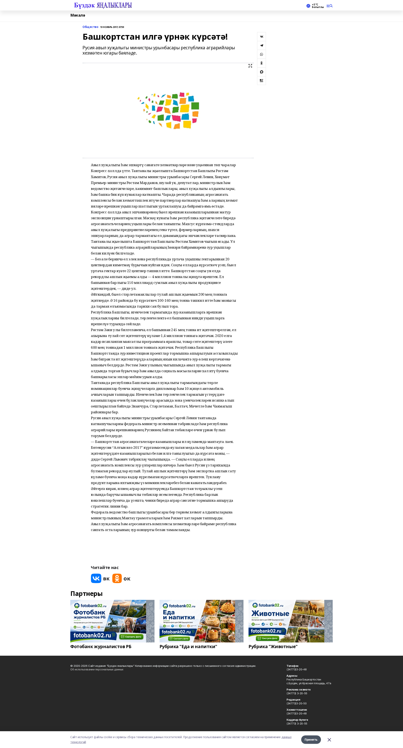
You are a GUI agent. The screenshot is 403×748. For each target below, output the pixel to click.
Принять (311, 739)
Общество (90, 27)
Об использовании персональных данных (96, 669)
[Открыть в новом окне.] (100, 578)
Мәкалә (77, 15)
